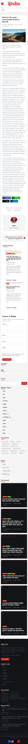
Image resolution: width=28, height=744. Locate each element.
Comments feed (6, 470)
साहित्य (4, 433)
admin (5, 24)
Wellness (21, 453)
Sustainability (17, 210)
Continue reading (11, 280)
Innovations (5, 446)
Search (3, 378)
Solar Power (5, 450)
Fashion (10, 210)
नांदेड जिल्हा (5, 407)
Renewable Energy (7, 448)
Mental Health (14, 446)
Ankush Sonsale (11, 262)
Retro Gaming (17, 448)
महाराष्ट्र (4, 423)
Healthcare (15, 444)
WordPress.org (6, 474)
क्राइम (4, 397)
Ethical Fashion (18, 208)
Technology (22, 450)
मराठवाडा (4, 420)
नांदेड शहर (5, 410)
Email (4, 341)
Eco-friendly (9, 208)
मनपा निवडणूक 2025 (7, 417)
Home (3, 10)
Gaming (18, 441)
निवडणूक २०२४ (5, 414)
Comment (4, 324)
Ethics (12, 441)
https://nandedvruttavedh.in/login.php (11, 655)
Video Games (6, 453)
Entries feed (6, 467)
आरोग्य (4, 391)
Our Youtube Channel (8, 681)
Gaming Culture (6, 444)
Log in (4, 464)
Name (4, 335)
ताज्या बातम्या (9, 253)
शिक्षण (12, 24)
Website (4, 347)
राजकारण (9, 24)
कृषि (3, 394)
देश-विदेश (4, 404)
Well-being (14, 453)
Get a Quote (5, 659)
